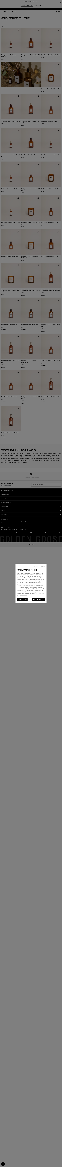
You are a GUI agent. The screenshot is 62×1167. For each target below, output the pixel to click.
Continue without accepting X (39, 566)
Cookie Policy (24, 595)
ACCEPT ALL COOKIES (38, 599)
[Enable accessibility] (3, 1164)
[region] (31, 583)
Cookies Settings (22, 599)
